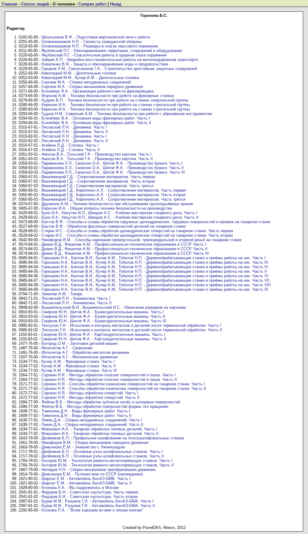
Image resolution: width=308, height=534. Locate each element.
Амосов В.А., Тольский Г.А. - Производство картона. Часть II (97, 158)
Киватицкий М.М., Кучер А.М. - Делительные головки (90, 77)
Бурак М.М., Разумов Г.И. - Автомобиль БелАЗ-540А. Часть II (98, 505)
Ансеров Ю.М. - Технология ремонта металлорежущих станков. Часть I (107, 460)
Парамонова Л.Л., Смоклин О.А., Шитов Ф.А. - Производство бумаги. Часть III (113, 172)
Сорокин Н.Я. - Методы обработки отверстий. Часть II (91, 397)
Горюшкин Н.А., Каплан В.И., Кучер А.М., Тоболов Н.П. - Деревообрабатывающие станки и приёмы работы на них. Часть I (154, 258)
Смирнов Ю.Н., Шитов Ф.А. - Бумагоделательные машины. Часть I (103, 312)
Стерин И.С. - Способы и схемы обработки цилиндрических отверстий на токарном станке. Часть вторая (137, 235)
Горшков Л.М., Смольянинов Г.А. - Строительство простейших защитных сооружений (119, 68)
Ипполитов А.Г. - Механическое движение (80, 357)
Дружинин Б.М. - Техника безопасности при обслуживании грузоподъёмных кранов (117, 204)
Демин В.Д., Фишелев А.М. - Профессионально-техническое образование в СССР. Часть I (124, 244)
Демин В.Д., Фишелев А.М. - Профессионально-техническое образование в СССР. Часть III (125, 253)
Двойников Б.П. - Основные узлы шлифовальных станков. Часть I (102, 451)
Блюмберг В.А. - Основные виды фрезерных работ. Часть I (96, 118)
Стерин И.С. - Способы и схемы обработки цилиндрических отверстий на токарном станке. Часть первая (137, 231)
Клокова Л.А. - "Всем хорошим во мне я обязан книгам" (92, 510)
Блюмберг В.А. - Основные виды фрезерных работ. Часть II (96, 122)
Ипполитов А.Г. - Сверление (67, 348)
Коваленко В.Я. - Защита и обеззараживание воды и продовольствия (105, 64)
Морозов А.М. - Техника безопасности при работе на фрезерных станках (108, 95)
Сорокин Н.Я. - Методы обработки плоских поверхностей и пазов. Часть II (109, 379)
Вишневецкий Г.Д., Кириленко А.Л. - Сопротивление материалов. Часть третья (113, 199)
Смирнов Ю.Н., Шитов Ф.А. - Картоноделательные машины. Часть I (103, 334)
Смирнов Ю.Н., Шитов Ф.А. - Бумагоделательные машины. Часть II (103, 316)
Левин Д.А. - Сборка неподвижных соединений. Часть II (92, 424)
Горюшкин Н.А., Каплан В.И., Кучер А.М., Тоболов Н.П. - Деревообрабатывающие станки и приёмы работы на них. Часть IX (155, 289)
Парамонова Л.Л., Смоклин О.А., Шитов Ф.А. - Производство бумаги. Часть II (113, 167)
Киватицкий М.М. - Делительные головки (79, 73)
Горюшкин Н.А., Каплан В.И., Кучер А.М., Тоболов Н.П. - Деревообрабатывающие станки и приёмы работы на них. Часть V (154, 271)
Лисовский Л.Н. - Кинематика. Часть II (77, 303)
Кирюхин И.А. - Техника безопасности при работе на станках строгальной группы (116, 104)
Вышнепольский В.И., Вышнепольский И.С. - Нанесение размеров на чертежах (114, 307)
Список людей (35, 4)
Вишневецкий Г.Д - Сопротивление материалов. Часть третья (97, 186)
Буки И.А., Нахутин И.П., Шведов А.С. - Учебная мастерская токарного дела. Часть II (120, 217)
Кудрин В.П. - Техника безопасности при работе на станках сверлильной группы (115, 100)
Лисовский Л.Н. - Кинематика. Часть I (76, 298)
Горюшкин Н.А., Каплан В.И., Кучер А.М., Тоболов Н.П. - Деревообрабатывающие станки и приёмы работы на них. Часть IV (155, 267)
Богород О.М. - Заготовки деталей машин (80, 343)
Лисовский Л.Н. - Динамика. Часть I (74, 127)
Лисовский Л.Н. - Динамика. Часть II (75, 131)
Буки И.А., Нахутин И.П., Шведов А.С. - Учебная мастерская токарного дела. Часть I (119, 213)
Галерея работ (92, 4)
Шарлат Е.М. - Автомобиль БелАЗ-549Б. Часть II (87, 483)
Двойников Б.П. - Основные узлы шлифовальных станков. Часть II (103, 456)
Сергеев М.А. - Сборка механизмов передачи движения (92, 86)
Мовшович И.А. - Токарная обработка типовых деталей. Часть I (99, 429)
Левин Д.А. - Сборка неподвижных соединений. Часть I (92, 420)
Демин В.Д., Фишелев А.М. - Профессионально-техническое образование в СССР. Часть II (125, 249)
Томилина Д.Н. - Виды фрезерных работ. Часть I (86, 411)
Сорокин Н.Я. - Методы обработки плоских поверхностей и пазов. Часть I (109, 375)
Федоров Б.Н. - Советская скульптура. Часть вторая (90, 496)
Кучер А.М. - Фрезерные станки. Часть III (79, 370)
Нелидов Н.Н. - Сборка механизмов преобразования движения (99, 469)
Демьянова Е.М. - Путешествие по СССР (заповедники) (92, 474)
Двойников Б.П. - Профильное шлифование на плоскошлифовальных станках (113, 438)
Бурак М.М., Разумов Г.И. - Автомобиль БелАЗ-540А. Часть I (98, 501)
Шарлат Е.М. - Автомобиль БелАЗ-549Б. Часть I (86, 478)
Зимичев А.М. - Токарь (62, 294)
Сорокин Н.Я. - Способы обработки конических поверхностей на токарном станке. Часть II (124, 388)
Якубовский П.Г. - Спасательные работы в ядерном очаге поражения (104, 55)
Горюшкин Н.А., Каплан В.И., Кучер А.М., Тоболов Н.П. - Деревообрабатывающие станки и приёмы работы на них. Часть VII (156, 280)
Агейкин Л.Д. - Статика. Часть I (70, 145)
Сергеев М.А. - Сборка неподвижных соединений (86, 82)
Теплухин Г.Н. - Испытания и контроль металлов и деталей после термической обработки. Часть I (131, 325)
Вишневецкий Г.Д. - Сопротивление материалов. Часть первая (98, 176)
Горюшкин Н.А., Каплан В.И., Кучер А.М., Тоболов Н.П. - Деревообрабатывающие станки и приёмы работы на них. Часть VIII (156, 285)
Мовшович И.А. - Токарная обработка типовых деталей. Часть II (100, 433)
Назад (115, 4)
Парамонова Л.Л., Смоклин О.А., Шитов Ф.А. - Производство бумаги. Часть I (112, 163)
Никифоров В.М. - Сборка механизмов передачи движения (95, 442)
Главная (9, 4)
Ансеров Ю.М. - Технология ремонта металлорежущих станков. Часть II (108, 465)
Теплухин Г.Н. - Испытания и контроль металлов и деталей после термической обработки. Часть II (132, 330)
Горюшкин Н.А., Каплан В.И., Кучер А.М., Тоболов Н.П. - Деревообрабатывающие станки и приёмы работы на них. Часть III (155, 262)
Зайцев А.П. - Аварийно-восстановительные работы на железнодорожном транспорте (120, 59)
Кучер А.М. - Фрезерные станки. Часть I (78, 361)
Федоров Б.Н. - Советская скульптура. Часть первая (90, 492)
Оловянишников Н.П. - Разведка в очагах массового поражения (100, 46)
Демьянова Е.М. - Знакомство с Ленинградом (83, 447)
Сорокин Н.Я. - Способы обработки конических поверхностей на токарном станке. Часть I (123, 384)
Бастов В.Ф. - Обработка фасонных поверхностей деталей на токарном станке (114, 226)
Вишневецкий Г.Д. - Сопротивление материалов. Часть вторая (98, 181)
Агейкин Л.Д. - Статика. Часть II (71, 149)
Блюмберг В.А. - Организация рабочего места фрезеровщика (98, 91)
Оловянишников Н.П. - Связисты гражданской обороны (92, 41)
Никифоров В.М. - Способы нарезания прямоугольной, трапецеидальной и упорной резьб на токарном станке (142, 240)
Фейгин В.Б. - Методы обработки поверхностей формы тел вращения (105, 406)
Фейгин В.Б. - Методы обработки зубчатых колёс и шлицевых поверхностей (111, 402)
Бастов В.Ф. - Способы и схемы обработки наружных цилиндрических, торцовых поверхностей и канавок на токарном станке (156, 222)
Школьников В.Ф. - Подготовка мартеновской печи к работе (96, 37)
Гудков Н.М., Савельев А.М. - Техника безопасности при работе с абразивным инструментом (127, 113)
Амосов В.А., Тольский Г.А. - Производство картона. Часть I (97, 154)
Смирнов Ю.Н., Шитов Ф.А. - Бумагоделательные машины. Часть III (104, 321)
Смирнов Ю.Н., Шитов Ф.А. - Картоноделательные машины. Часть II (103, 339)
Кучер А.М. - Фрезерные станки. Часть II (79, 366)
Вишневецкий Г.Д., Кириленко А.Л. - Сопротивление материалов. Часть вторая (114, 195)
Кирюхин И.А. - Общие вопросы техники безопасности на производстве (107, 208)
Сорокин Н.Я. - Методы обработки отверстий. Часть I (90, 393)
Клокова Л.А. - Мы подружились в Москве (80, 487)
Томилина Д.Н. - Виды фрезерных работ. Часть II (86, 415)
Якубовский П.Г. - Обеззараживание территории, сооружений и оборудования (111, 50)
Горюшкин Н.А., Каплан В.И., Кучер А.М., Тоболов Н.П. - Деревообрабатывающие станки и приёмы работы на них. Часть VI (155, 276)
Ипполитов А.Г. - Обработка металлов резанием (85, 352)
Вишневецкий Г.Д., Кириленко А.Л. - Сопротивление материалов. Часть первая (114, 190)
